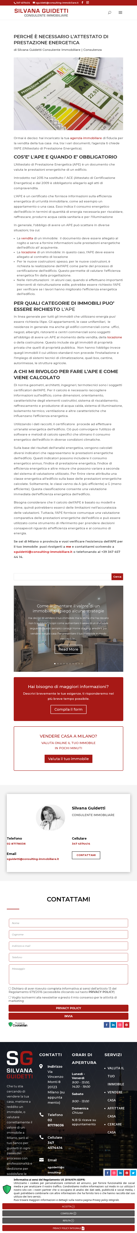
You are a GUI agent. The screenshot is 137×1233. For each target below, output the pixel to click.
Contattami (86, 855)
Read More (68, 649)
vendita (27, 238)
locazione (28, 252)
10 (82, 663)
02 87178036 (16, 843)
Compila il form (68, 709)
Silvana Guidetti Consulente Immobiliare (48, 50)
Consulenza (92, 50)
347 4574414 (81, 843)
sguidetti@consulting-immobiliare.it (33, 859)
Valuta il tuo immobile (68, 759)
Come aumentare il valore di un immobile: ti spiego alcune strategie (68, 609)
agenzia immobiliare (86, 138)
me (68, 546)
